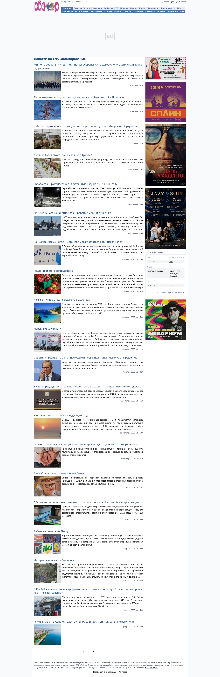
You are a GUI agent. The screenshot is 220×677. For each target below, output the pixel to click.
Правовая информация (104, 671)
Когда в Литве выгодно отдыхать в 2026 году (62, 299)
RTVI (171, 285)
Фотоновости (168, 8)
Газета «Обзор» (82, 8)
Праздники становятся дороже (53, 270)
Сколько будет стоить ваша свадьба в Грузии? (63, 155)
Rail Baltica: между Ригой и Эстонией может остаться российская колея (78, 242)
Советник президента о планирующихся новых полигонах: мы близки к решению (85, 357)
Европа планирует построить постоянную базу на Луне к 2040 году (75, 184)
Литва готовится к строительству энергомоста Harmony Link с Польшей (79, 97)
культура (161, 11)
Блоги (142, 8)
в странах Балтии (112, 11)
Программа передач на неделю (170, 292)
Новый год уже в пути (47, 328)
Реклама (97, 8)
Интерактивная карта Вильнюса (54, 560)
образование (96, 11)
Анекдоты (153, 8)
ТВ (117, 8)
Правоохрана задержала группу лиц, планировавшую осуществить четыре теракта (86, 444)
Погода (124, 8)
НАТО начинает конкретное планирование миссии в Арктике (72, 213)
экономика (172, 11)
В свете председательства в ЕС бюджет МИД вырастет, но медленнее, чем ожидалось (87, 386)
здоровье (138, 11)
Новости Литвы (151, 667)
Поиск (180, 8)
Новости (67, 8)
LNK (171, 261)
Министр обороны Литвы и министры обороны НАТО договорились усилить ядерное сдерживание (88, 66)
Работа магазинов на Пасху (51, 531)
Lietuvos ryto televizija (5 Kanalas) (174, 273)
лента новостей (69, 11)
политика (150, 11)
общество (127, 11)
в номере (83, 11)
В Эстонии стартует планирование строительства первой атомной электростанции (86, 502)
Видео (133, 8)
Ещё (182, 11)
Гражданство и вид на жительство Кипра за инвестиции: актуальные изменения (84, 621)
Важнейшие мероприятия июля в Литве (59, 473)
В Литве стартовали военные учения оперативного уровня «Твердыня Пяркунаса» (85, 126)
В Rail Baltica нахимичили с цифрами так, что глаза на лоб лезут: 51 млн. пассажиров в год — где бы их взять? (88, 590)
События (108, 8)
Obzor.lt (97, 662)
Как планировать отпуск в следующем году (61, 415)
